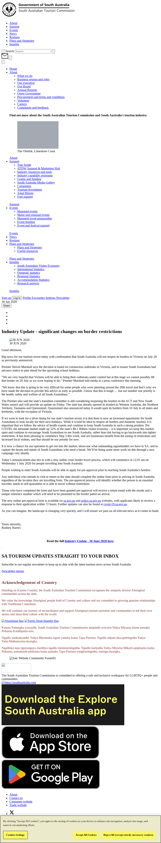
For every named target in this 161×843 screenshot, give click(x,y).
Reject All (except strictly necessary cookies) (128, 834)
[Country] (13, 621)
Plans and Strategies (21, 258)
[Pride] (16, 672)
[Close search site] (53, 51)
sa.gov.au (69, 500)
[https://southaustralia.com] (19, 682)
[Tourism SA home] (38, 16)
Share (6, 305)
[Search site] (3, 51)
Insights (14, 291)
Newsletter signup (13, 571)
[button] (5, 57)
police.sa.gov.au (91, 500)
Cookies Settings (15, 834)
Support (14, 204)
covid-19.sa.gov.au (115, 504)
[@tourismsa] (11, 813)
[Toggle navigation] (10, 58)
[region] (80, 829)
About (13, 157)
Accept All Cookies (86, 834)
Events (13, 233)
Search (9, 51)
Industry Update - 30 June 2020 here (89, 541)
